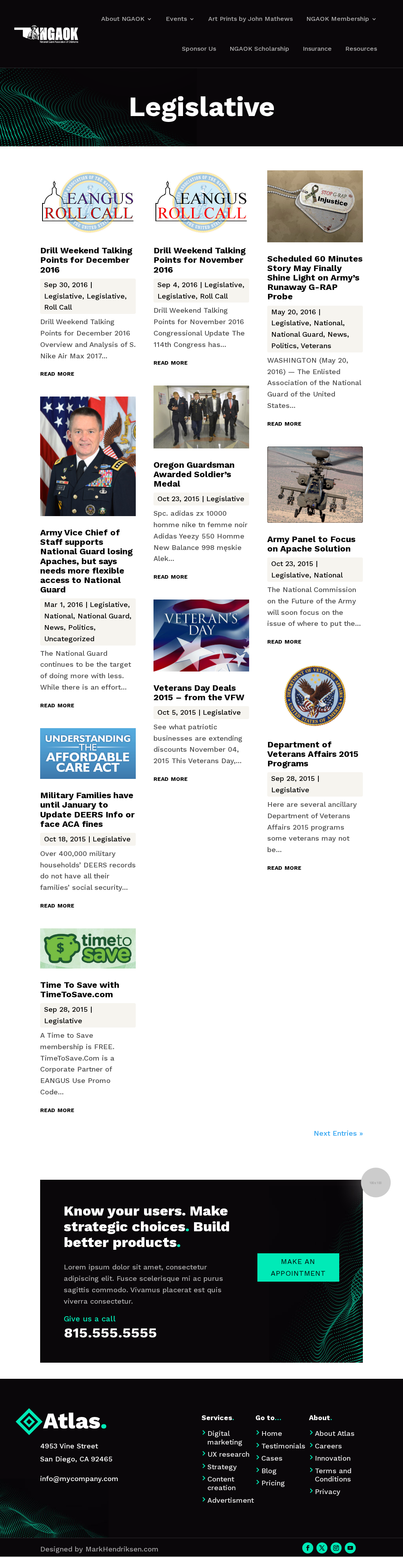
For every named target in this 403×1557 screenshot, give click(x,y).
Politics (81, 627)
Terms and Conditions (333, 1475)
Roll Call (58, 307)
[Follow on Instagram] (336, 1547)
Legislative (63, 296)
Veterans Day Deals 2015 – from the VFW (198, 692)
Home (271, 1433)
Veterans (316, 345)
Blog (269, 1471)
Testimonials (283, 1446)
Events (176, 18)
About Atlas (335, 1433)
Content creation (221, 1483)
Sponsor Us (199, 48)
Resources (361, 48)
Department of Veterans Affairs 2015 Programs (313, 754)
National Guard (103, 616)
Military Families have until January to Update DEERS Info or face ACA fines (87, 809)
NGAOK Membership (337, 18)
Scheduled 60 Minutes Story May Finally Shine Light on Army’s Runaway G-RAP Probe (314, 278)
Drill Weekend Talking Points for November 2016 (199, 259)
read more (57, 373)
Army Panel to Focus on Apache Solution (311, 543)
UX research (228, 1454)
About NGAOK (122, 18)
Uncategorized (69, 639)
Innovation (333, 1458)
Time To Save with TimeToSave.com (79, 989)
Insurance (317, 48)
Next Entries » (338, 1133)
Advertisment (230, 1500)
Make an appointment (298, 1267)
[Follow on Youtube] (350, 1547)
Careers (328, 1446)
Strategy (222, 1467)
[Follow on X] (321, 1547)
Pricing (273, 1483)
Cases (272, 1458)
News (54, 627)
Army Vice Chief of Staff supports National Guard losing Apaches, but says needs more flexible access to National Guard (86, 561)
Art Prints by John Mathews (250, 18)
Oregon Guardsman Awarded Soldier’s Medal (194, 474)
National (58, 616)
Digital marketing (224, 1437)
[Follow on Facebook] (307, 1547)
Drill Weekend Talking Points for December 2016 (86, 259)
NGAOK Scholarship (259, 48)
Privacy (327, 1491)
